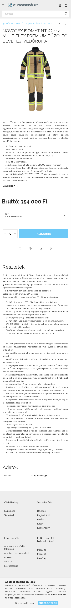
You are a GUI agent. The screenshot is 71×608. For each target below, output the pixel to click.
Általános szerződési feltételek (15, 547)
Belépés (41, 511)
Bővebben (9, 185)
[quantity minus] (5, 234)
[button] (20, 248)
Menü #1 (41, 550)
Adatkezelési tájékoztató (16, 553)
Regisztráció (43, 515)
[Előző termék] (59, 23)
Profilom (41, 519)
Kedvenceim (43, 528)
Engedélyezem (48, 603)
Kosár (40, 523)
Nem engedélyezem (25, 603)
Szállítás (8, 561)
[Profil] (60, 5)
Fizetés (8, 557)
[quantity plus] (14, 234)
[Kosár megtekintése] (66, 5)
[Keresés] (66, 14)
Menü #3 (41, 558)
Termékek (9, 515)
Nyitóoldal (9, 511)
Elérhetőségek (11, 566)
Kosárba (44, 234)
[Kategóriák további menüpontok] (3, 5)
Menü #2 (41, 554)
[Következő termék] (65, 23)
